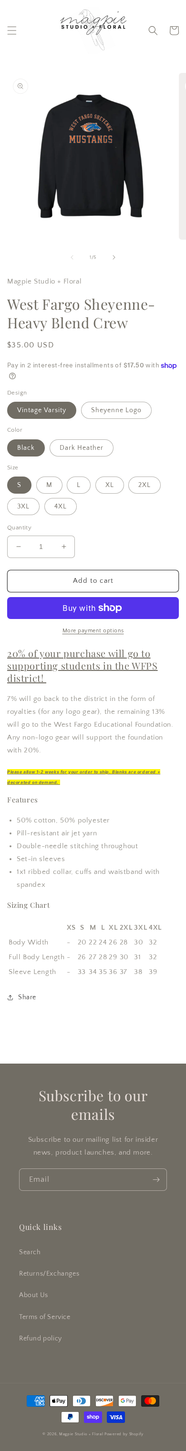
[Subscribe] (155, 1179)
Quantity (19, 527)
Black (26, 448)
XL (109, 485)
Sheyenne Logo (116, 410)
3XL (23, 506)
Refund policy (40, 1338)
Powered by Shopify (124, 1434)
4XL (60, 506)
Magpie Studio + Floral (81, 1434)
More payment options (93, 631)
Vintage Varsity (41, 410)
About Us (33, 1295)
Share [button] (27, 997)
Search (30, 1252)
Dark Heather (81, 448)
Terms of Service (45, 1317)
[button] (11, 30)
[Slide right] (113, 257)
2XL (144, 485)
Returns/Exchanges (49, 1274)
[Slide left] (72, 257)
